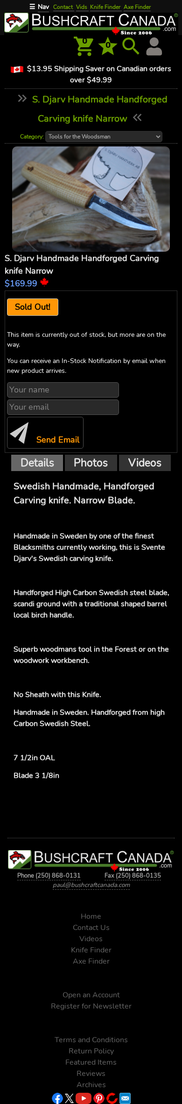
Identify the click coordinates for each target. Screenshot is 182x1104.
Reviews (91, 1073)
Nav (43, 6)
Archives (91, 1085)
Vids (82, 7)
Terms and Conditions (91, 1040)
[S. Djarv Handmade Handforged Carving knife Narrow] (91, 199)
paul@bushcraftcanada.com (91, 885)
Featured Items (91, 1062)
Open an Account (91, 995)
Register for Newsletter (91, 1006)
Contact (63, 7)
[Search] (131, 46)
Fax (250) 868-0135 (133, 876)
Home (91, 916)
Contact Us (91, 927)
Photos (91, 462)
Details (37, 462)
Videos (144, 462)
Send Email (56, 439)
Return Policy (91, 1051)
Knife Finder (106, 7)
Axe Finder (137, 7)
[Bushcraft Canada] (90, 23)
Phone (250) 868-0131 (49, 876)
